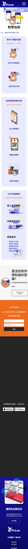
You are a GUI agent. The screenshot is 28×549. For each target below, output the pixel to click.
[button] (11, 211)
